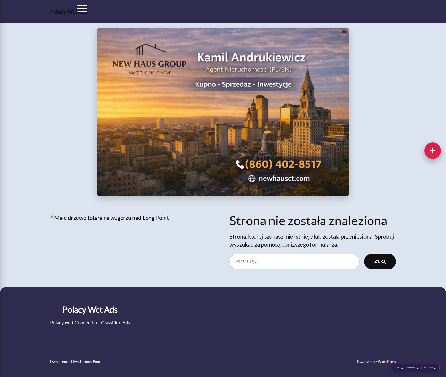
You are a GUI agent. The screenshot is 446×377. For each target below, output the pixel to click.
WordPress (387, 361)
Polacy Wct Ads (68, 11)
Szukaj (380, 261)
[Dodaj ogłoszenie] (432, 150)
